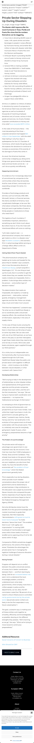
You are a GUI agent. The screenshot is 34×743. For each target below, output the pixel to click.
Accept (17, 727)
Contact (17, 708)
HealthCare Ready (8, 268)
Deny (17, 732)
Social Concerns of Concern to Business (16, 640)
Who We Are (16, 710)
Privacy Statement (17, 740)
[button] (31, 712)
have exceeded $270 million (20, 124)
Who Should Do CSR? (9, 644)
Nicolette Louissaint (13, 240)
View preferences (17, 736)
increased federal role (23, 574)
